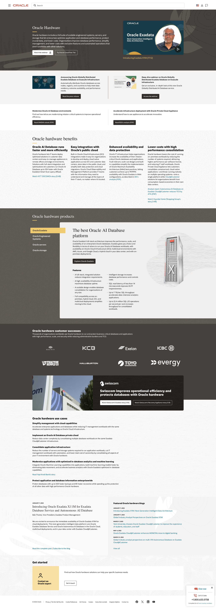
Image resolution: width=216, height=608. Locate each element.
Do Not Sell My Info (57, 602)
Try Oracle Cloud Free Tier (66, 52)
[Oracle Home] (21, 5)
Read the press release (71, 96)
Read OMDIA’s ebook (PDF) (44, 122)
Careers (91, 602)
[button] (9, 5)
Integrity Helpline (114, 602)
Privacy (48, 602)
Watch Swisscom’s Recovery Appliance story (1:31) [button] (152, 402)
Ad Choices (82, 602)
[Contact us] (206, 5)
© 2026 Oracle (36, 602)
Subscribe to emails (101, 602)
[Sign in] (202, 5)
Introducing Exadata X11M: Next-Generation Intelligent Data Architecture (142, 511)
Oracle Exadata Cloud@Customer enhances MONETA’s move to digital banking (145, 533)
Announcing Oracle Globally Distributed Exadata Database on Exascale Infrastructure (80, 78)
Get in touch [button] (70, 583)
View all (116, 548)
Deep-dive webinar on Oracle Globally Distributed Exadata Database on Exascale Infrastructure (160, 79)
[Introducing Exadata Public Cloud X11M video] (153, 38)
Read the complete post (42, 548)
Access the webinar (151, 96)
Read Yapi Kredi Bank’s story (43, 474)
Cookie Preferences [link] (71, 602)
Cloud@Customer (172, 177)
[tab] (47, 230)
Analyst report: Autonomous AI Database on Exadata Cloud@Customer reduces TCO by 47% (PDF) (165, 191)
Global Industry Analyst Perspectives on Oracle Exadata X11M (138, 517)
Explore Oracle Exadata (84, 261)
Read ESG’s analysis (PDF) (124, 122)
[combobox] (108, 5)
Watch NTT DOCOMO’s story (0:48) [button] (46, 176)
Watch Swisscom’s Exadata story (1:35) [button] (115, 402)
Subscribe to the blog (61, 548)
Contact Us (125, 602)
